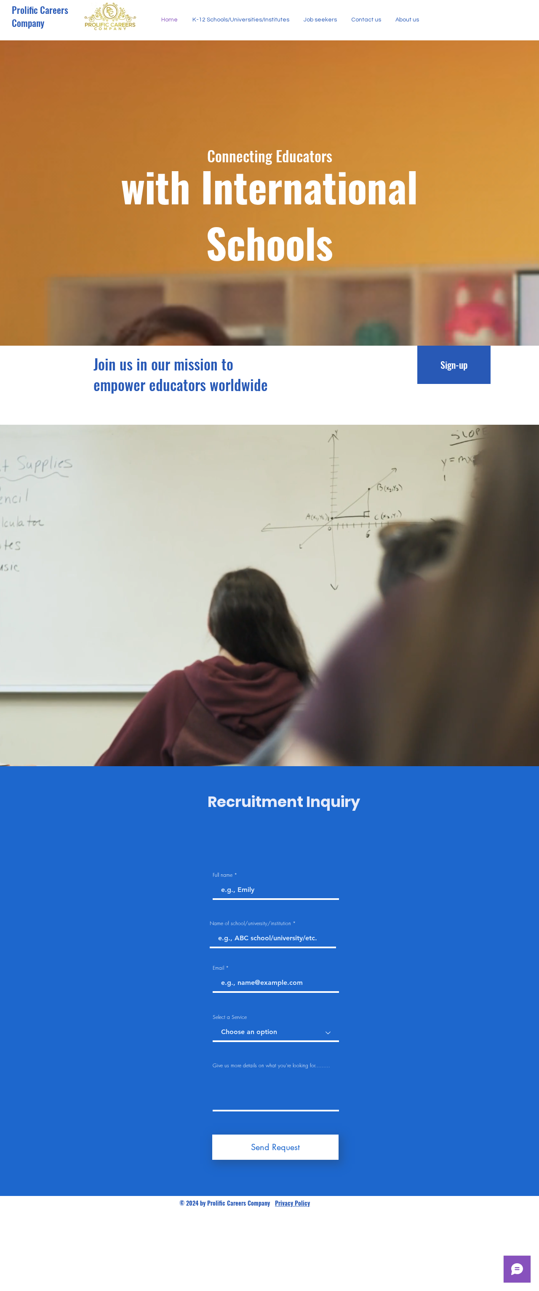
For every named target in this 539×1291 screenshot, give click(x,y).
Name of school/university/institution (250, 923)
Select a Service (230, 1017)
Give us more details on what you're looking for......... (271, 1065)
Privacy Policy (292, 1202)
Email (218, 968)
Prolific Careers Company (40, 16)
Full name (222, 875)
